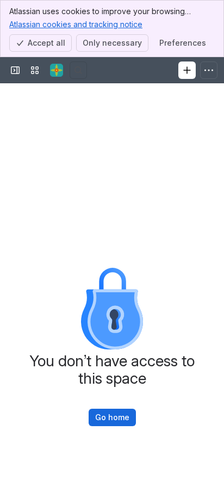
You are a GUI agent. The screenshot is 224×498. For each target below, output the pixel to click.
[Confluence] (56, 70)
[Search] (78, 70)
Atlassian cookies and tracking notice (75, 24)
